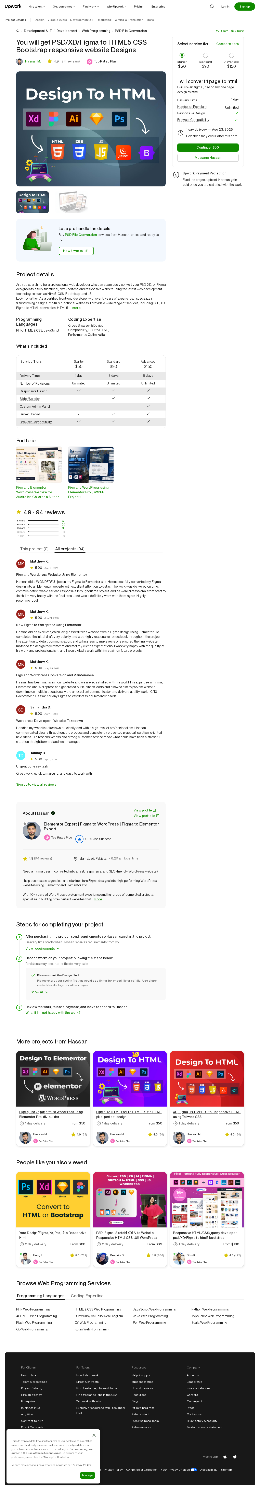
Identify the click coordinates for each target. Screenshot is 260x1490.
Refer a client (141, 1414)
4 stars (21, 524)
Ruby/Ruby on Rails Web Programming (101, 1316)
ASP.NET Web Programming (36, 1316)
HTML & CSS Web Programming (98, 1309)
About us (193, 1375)
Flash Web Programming (34, 1323)
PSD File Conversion (81, 235)
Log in (225, 6)
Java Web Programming (150, 1316)
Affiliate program (143, 1407)
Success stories (142, 1381)
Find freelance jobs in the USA (96, 1394)
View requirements (40, 948)
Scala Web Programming (209, 1323)
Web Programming (96, 31)
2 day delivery (36, 1244)
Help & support (142, 1375)
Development (66, 31)
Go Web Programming (32, 1329)
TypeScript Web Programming (213, 1316)
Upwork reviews (142, 1388)
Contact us (194, 1414)
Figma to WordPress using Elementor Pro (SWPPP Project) (88, 492)
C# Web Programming (91, 1323)
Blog (135, 1401)
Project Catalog (15, 19)
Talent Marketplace (34, 1381)
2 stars (21, 531)
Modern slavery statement (205, 1427)
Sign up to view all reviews (36, 784)
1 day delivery (35, 1123)
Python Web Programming (210, 1309)
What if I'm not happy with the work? (53, 1013)
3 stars (21, 528)
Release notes (141, 1427)
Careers (192, 1394)
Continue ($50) (208, 147)
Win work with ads (88, 1401)
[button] (101, 61)
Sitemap (226, 1469)
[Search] (212, 6)
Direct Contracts (32, 1427)
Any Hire (27, 1414)
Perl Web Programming (149, 1323)
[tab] (34, 549)
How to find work (87, 1375)
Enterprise (28, 1401)
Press (190, 1407)
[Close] (94, 1435)
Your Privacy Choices (179, 1469)
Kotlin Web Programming (92, 1329)
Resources (139, 1394)
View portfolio (144, 816)
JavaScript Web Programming (154, 1309)
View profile (143, 810)
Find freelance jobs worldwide (96, 1388)
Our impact (194, 1401)
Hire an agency (31, 1394)
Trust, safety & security (202, 1420)
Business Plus (30, 1407)
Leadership (194, 1381)
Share (239, 31)
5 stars (21, 520)
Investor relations (198, 1388)
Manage (87, 1475)
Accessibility (208, 1469)
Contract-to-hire (32, 1420)
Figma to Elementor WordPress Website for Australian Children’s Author (37, 492)
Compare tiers (227, 44)
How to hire (28, 1375)
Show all (37, 992)
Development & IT (38, 31)
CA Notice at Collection (142, 1469)
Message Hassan (208, 158)
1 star (21, 535)
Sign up (245, 6)
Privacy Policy (113, 1469)
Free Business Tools (145, 1420)
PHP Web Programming (33, 1309)
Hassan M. (33, 61)
